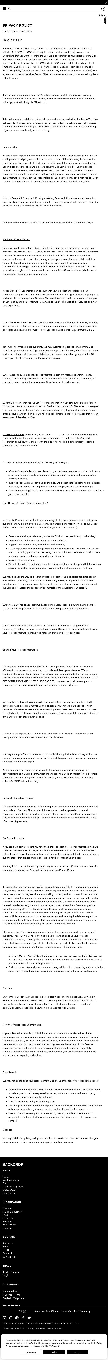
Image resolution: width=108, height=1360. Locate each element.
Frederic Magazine (13, 1298)
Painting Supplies (13, 1186)
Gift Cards (9, 1256)
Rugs (6, 1183)
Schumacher (10, 1290)
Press (6, 1249)
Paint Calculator (12, 1211)
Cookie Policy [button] (96, 1343)
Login (6, 1275)
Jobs (5, 1246)
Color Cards (10, 1189)
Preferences (30, 1352)
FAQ (5, 1214)
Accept (77, 1352)
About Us (8, 1243)
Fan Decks (9, 1192)
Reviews (7, 1221)
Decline (54, 1352)
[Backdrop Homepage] (102, 22)
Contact (7, 1253)
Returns (7, 1227)
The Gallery (9, 1224)
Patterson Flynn (12, 1294)
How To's (8, 1218)
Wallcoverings (11, 1179)
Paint (6, 1176)
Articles (7, 1208)
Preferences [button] (54, 1346)
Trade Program (11, 1272)
